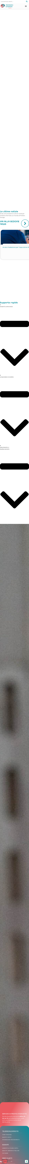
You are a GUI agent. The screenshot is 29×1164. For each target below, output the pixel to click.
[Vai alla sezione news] (25, 223)
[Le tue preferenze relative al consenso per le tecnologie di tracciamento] (26, 1161)
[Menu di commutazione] (26, 6)
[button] (2, 245)
